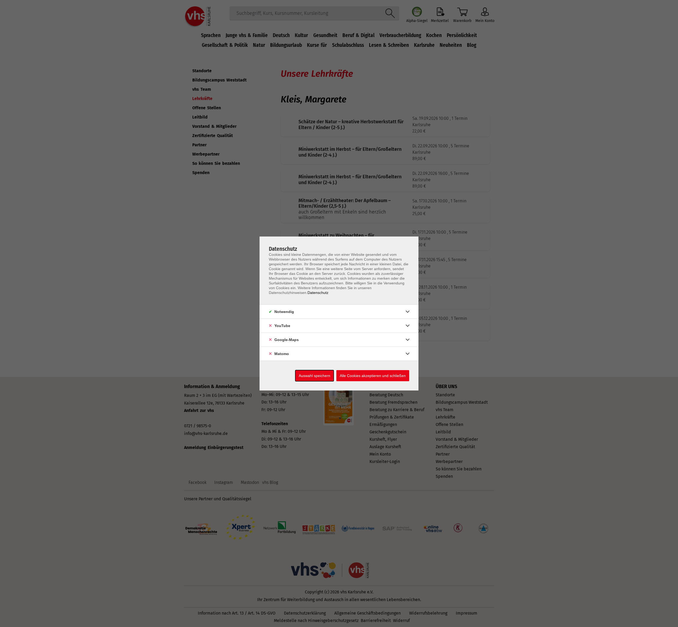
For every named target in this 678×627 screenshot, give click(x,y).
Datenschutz (317, 292)
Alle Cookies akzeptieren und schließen (373, 376)
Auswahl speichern (314, 376)
